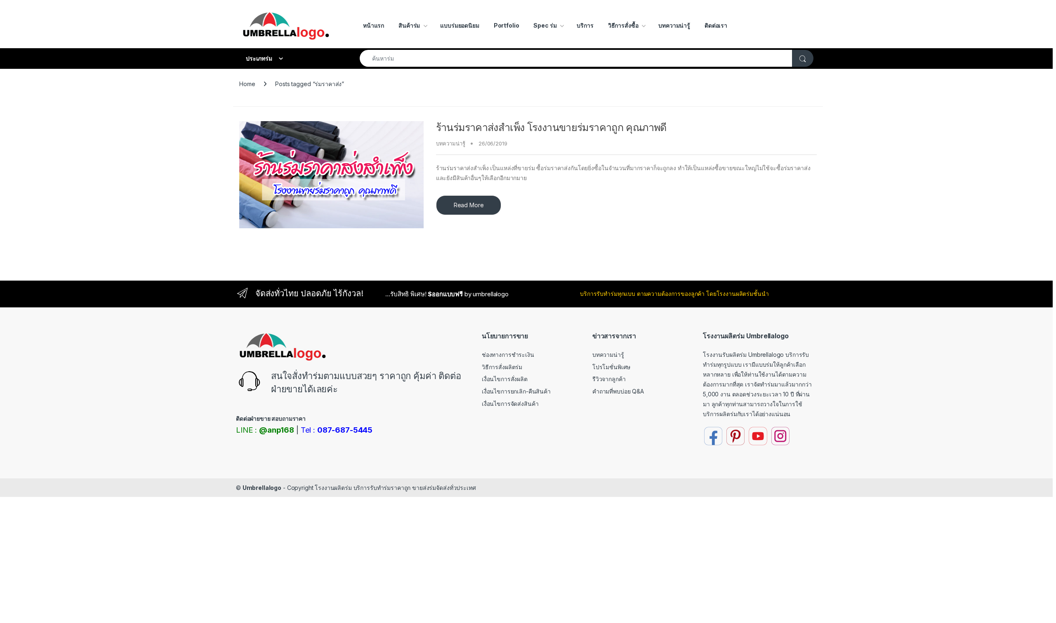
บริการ (585, 25)
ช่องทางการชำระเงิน (508, 354)
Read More (469, 204)
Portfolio (506, 25)
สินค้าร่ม (409, 25)
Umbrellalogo (262, 487)
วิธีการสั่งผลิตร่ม (502, 366)
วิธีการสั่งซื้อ (623, 25)
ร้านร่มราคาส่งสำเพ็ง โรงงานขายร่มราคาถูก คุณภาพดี (551, 127)
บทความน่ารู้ (674, 25)
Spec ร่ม (544, 25)
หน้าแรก (373, 25)
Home (247, 83)
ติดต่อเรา (716, 25)
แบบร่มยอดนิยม (459, 25)
